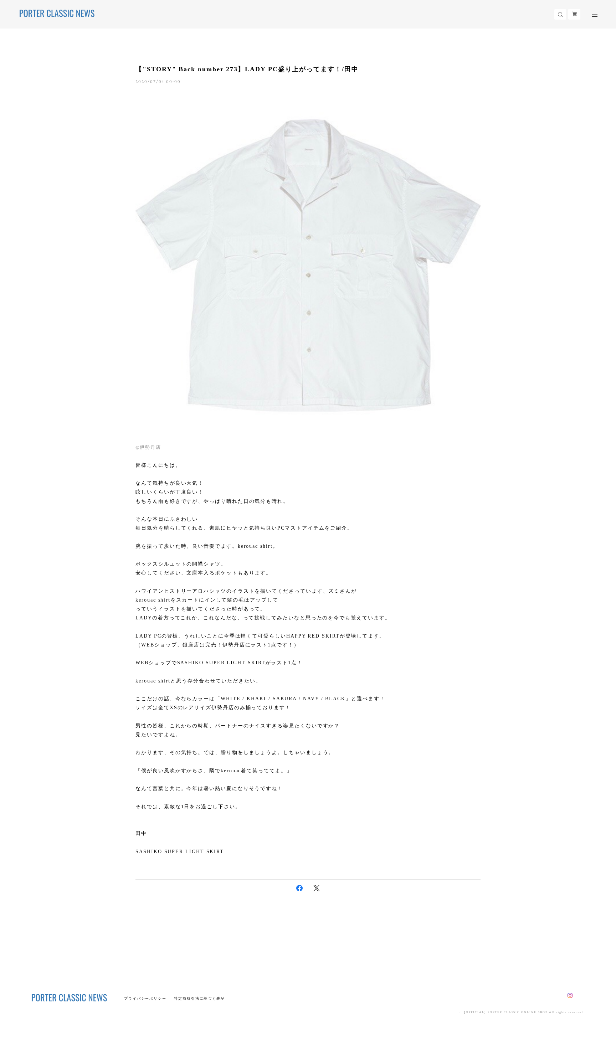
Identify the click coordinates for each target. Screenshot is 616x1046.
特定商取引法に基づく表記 (199, 998)
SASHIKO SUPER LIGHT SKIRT (179, 851)
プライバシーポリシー (145, 998)
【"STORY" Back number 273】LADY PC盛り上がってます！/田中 (246, 69)
